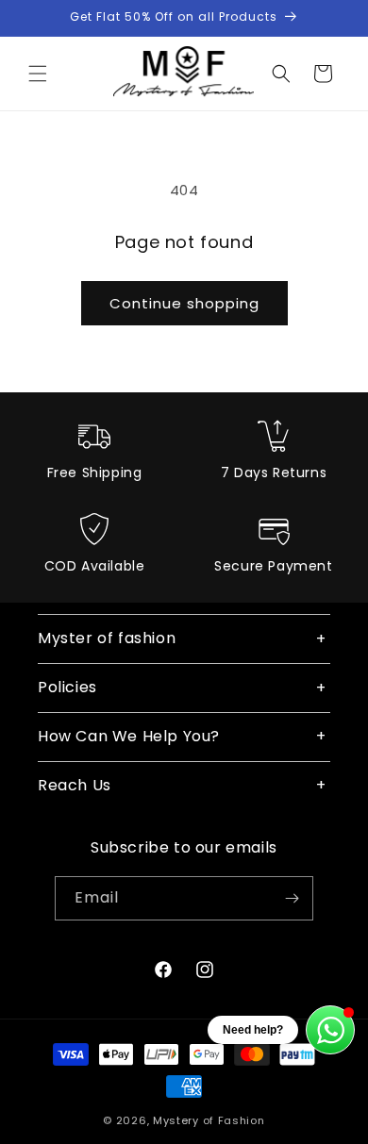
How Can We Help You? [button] (129, 736)
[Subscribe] (291, 898)
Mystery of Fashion (209, 1120)
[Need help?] (330, 1029)
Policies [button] (67, 687)
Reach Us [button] (74, 785)
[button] (38, 73)
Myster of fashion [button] (107, 638)
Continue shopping (184, 303)
